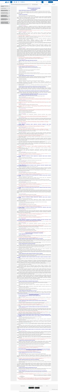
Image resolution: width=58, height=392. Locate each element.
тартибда (34, 302)
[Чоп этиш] (24, 2)
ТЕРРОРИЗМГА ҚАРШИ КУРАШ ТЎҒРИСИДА (4, 6)
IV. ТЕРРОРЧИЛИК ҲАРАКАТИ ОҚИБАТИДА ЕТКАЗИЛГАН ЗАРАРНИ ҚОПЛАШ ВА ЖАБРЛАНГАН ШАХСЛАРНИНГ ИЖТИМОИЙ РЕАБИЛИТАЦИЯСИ (4, 16)
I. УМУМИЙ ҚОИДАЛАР (3, 8)
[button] (5, 6)
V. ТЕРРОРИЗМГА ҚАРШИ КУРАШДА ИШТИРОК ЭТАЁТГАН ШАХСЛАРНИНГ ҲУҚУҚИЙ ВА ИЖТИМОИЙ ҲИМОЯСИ (4, 19)
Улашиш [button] (54, 4)
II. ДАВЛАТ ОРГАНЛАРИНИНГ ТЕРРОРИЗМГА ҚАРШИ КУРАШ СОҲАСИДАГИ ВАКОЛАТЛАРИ (4, 10)
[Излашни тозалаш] (9, 4)
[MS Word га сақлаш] (22, 2)
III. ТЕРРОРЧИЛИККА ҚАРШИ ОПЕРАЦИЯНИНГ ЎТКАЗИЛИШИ (4, 12)
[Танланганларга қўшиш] (13, 2)
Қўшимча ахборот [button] (46, 4)
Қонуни (42, 65)
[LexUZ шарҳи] (17, 2)
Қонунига (42, 30)
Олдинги (20, 25)
